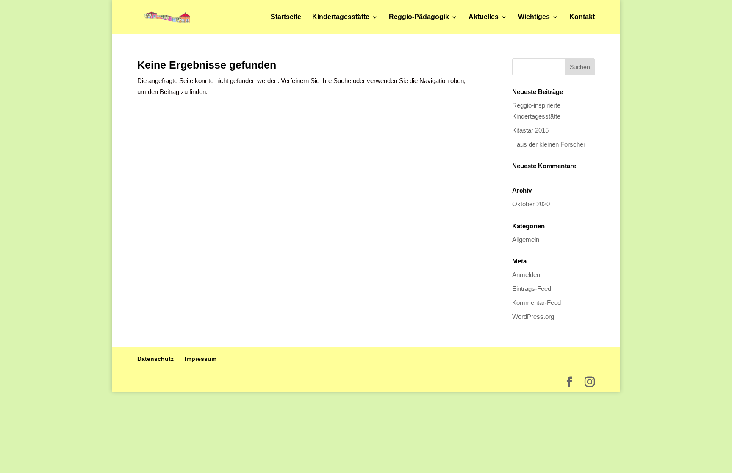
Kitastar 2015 (530, 130)
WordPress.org (533, 316)
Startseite (286, 17)
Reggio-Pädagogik (419, 17)
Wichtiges (534, 17)
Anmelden (526, 274)
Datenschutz (155, 358)
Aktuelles (484, 17)
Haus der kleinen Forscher (548, 144)
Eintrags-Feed (531, 288)
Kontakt (582, 17)
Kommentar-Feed (536, 302)
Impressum (200, 358)
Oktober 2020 (531, 203)
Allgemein (525, 239)
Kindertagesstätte (340, 17)
